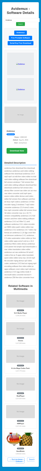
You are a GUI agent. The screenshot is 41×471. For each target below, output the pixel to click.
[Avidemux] (20, 89)
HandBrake (20, 451)
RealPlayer (20, 396)
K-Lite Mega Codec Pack (20, 368)
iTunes (20, 340)
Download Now (17, 151)
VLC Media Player (20, 313)
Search (20, 24)
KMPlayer (20, 423)
